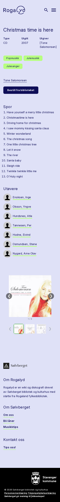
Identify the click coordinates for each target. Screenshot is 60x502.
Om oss (8, 415)
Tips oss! (9, 447)
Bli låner (9, 421)
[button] (30, 296)
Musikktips (10, 427)
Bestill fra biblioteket (20, 90)
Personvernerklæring (15, 493)
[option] (19, 329)
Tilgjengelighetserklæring (42, 493)
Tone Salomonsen (15, 80)
